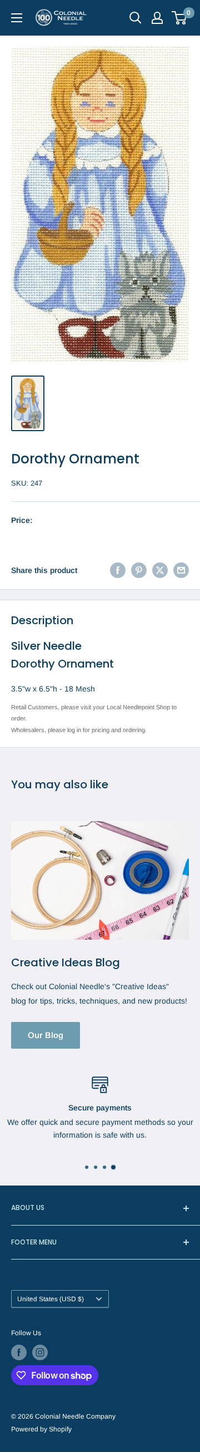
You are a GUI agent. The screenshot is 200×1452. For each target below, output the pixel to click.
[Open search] (135, 18)
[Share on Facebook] (118, 570)
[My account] (157, 18)
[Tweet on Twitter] (160, 570)
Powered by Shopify (41, 1429)
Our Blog (45, 1035)
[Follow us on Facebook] (19, 1352)
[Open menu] (16, 17)
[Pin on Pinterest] (139, 570)
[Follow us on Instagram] (40, 1352)
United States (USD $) (50, 1299)
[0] (180, 17)
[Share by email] (181, 570)
